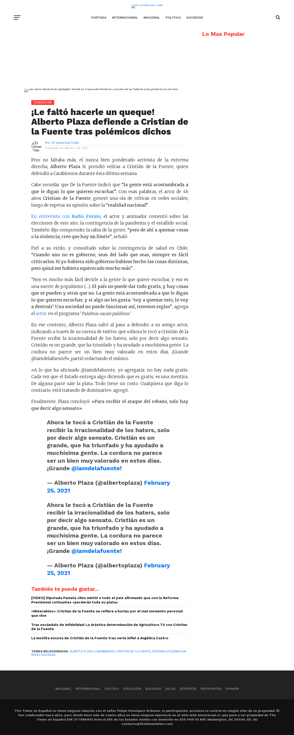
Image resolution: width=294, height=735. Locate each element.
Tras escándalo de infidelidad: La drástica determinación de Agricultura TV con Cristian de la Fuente (109, 627)
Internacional (125, 17)
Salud (170, 688)
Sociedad (194, 17)
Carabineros (105, 651)
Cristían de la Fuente (133, 651)
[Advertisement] (101, 63)
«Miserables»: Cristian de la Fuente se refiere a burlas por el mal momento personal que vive (107, 613)
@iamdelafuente (95, 468)
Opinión (232, 688)
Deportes (188, 688)
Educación (132, 688)
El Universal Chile (65, 142)
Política (173, 17)
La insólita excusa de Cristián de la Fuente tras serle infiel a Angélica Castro (99, 638)
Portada (98, 17)
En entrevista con (66, 216)
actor (41, 313)
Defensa (158, 651)
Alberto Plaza (81, 651)
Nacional (152, 17)
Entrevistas (211, 688)
